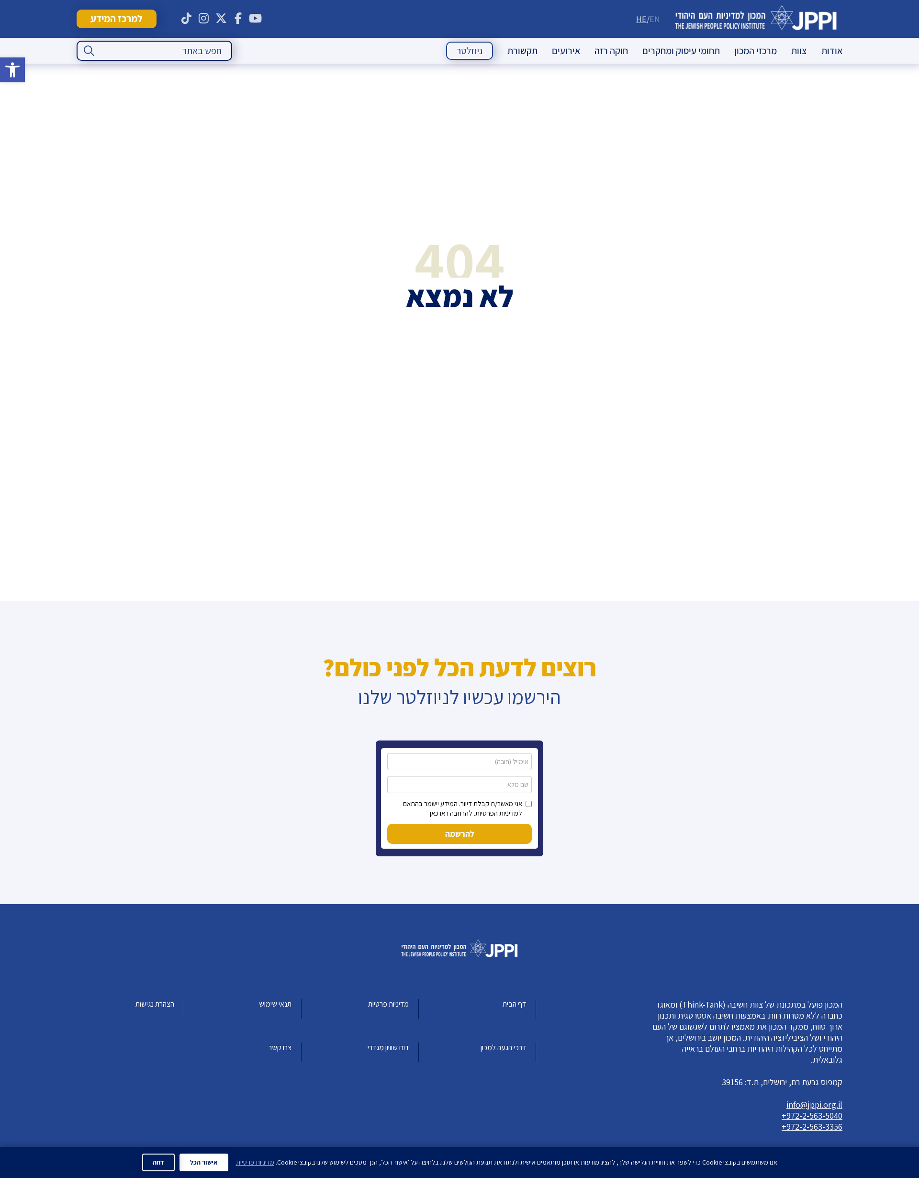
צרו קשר (280, 1048)
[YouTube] (255, 18)
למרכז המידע (116, 18)
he (641, 18)
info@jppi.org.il (814, 1104)
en (655, 18)
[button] (12, 69)
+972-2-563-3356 (812, 1126)
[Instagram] (204, 18)
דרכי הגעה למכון (503, 1048)
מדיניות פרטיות (388, 1004)
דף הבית (514, 1004)
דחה (158, 1162)
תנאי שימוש (275, 1004)
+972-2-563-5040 (812, 1115)
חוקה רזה (611, 51)
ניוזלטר (469, 51)
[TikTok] (186, 18)
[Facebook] (238, 18)
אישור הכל (204, 1162)
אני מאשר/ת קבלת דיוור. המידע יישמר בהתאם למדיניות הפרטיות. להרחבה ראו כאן (462, 808)
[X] (221, 18)
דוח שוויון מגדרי (388, 1048)
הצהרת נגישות (154, 1004)
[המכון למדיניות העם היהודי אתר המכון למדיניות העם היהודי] (756, 19)
